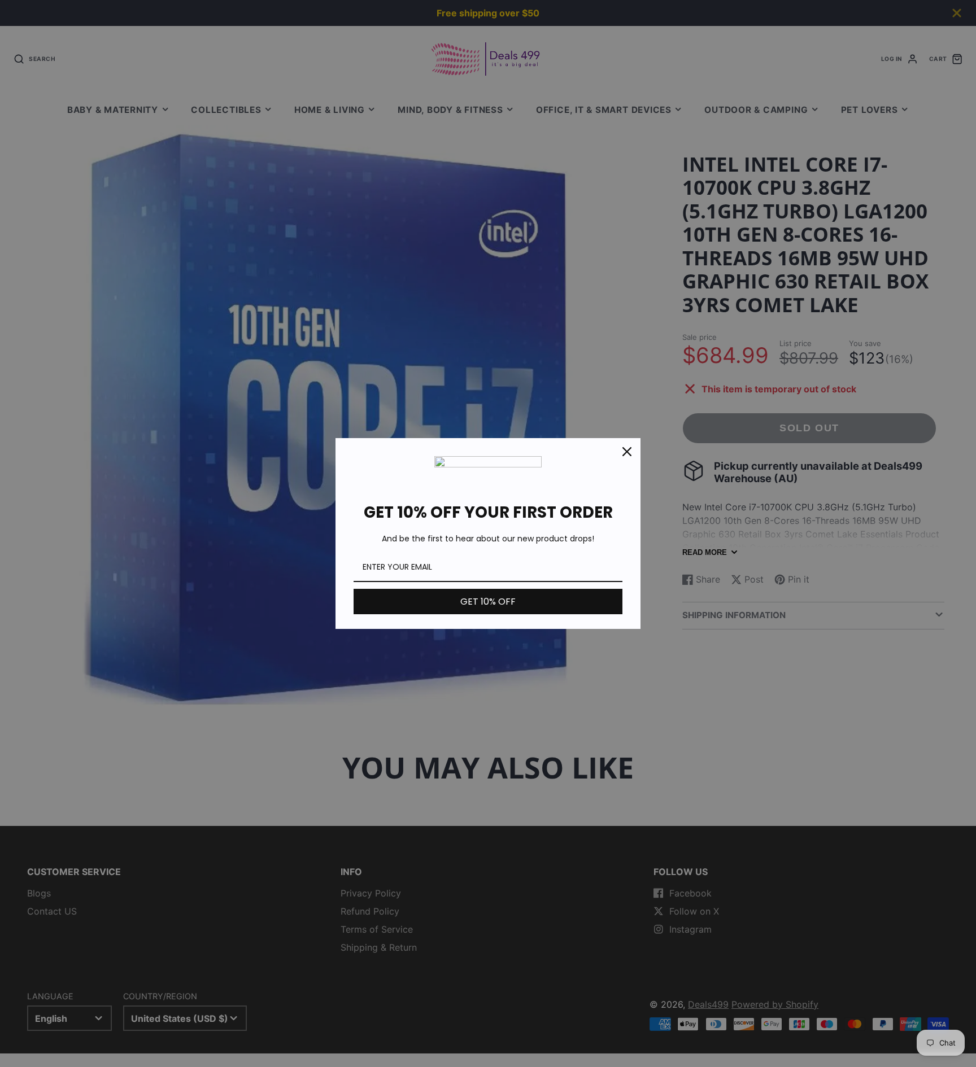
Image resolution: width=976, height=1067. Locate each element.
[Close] (626, 451)
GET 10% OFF (488, 601)
